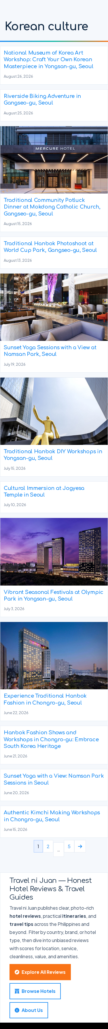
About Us (32, 1010)
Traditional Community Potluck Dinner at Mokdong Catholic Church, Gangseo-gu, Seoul (52, 207)
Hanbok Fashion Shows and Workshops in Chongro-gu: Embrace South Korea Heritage (51, 739)
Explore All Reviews (44, 972)
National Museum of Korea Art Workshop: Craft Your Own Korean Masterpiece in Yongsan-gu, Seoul (48, 59)
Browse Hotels (39, 991)
